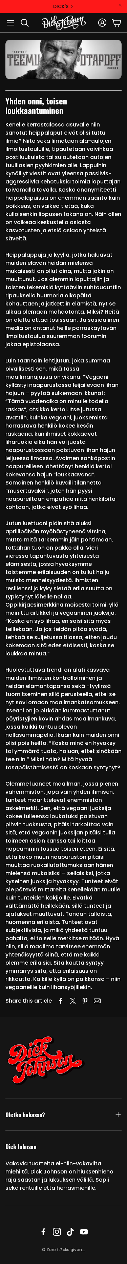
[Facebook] (43, 1232)
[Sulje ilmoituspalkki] (120, 5)
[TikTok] (70, 1232)
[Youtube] (84, 1232)
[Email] (97, 1001)
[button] (10, 23)
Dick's (60, 6)
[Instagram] (57, 1232)
